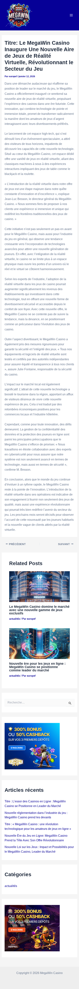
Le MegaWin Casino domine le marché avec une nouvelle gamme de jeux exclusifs (39, 610)
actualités (14, 618)
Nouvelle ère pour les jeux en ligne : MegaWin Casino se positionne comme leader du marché (37, 667)
